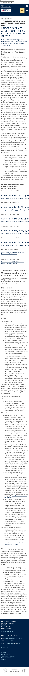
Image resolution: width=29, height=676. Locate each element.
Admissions (8, 18)
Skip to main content (6, 3)
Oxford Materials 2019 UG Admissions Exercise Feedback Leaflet (12, 263)
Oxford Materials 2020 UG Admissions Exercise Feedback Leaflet (12, 253)
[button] (22, 10)
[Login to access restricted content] (26, 6)
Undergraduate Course (10, 20)
